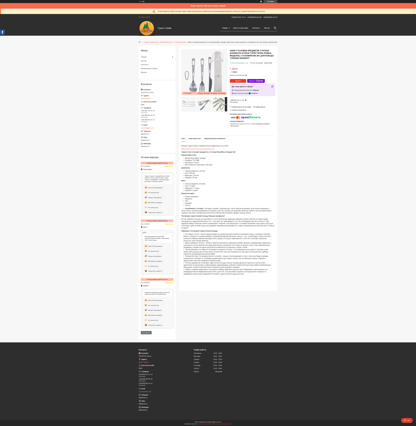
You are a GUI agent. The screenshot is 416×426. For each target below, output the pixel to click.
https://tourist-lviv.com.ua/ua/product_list (197, 149)
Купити (238, 81)
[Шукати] (274, 28)
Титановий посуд (166, 42)
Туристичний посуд (151, 42)
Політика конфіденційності (223, 424)
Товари (225, 28)
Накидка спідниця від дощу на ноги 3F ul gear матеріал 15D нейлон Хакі (157, 293)
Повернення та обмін (149, 68)
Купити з (252, 81)
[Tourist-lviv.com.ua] (147, 28)
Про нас (267, 28)
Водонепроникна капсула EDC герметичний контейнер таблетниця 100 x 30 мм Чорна (157, 238)
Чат (408, 420)
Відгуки (144, 72)
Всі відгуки (146, 332)
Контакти (256, 28)
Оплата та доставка (240, 28)
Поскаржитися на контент (205, 424)
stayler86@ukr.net (147, 128)
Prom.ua (218, 422)
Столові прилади (180, 42)
